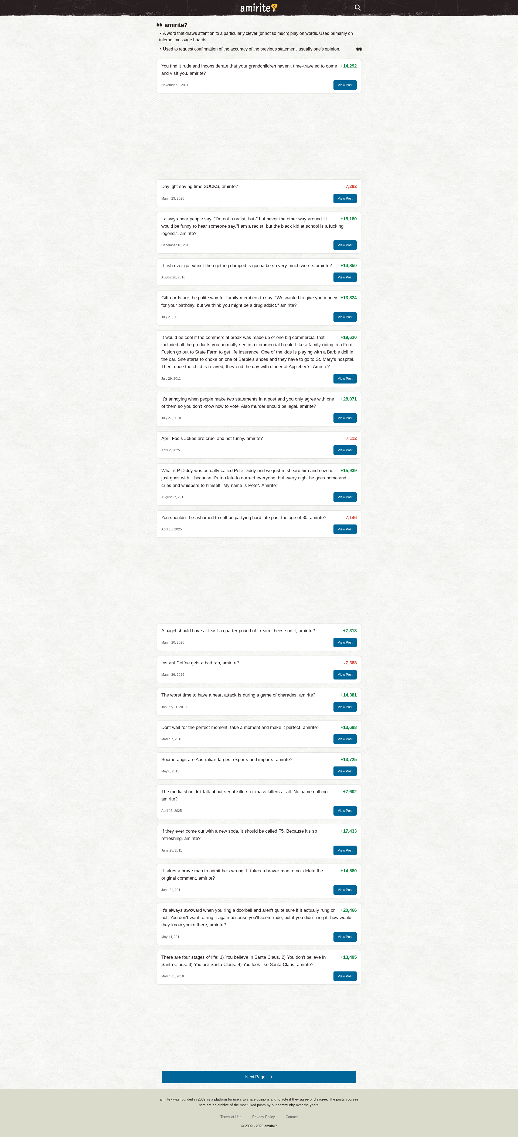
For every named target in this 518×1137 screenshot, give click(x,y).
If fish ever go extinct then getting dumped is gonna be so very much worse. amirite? (246, 265)
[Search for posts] (358, 7)
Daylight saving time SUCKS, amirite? (199, 186)
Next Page (255, 1077)
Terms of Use (230, 1117)
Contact (292, 1117)
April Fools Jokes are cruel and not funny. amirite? (212, 438)
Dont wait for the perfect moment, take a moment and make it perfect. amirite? (240, 727)
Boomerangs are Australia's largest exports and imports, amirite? (226, 759)
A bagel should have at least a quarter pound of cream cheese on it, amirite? (238, 630)
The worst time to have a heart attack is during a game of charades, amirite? (238, 695)
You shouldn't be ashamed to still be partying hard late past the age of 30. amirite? (243, 517)
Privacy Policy (263, 1117)
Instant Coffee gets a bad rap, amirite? (200, 662)
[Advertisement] (259, 136)
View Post (345, 85)
